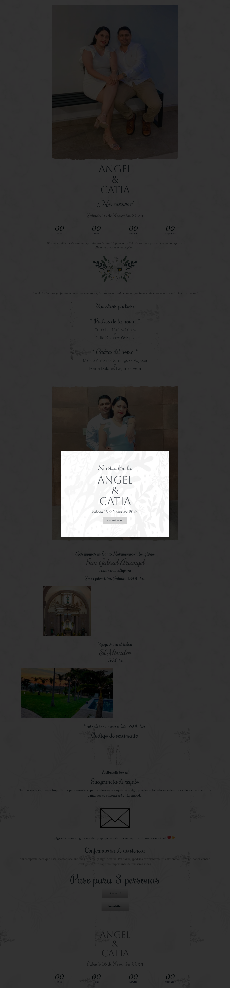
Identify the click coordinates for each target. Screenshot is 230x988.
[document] (115, 494)
